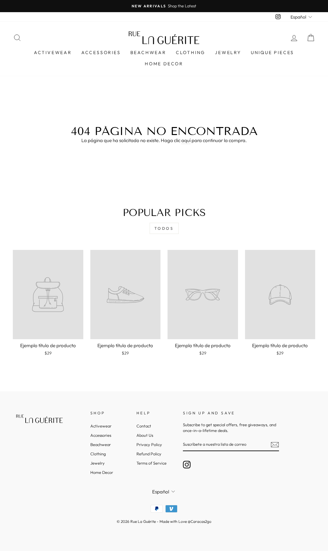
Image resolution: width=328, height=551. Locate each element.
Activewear (53, 52)
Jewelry (228, 52)
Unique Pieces (272, 52)
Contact (143, 425)
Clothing (190, 52)
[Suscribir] (275, 445)
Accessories (101, 52)
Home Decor (164, 64)
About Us (144, 435)
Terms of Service (151, 463)
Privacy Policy (149, 444)
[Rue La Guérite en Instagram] (187, 464)
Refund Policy (148, 453)
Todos (164, 228)
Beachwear (148, 52)
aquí (186, 140)
